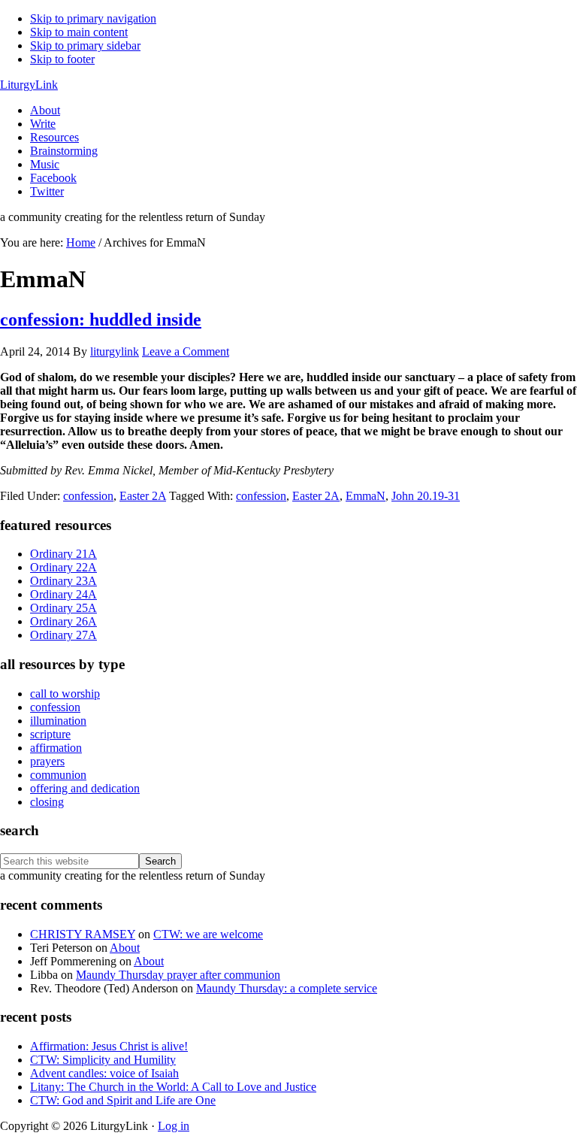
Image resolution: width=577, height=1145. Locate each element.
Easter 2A (142, 495)
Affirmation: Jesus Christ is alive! (109, 1046)
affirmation (56, 747)
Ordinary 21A (63, 553)
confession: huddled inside (100, 319)
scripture (50, 734)
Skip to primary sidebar (85, 45)
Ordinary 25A (63, 607)
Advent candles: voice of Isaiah (104, 1073)
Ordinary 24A (63, 594)
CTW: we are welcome (208, 934)
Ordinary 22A (63, 567)
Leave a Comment (185, 351)
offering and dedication (85, 788)
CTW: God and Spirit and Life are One (123, 1100)
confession (88, 495)
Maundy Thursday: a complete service (286, 988)
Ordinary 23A (63, 580)
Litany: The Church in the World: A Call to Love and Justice (173, 1086)
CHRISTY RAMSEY (82, 934)
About (125, 947)
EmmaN (365, 495)
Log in (173, 1125)
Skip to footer (62, 59)
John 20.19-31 (425, 495)
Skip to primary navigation (93, 18)
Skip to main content (79, 32)
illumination (58, 720)
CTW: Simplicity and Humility (103, 1059)
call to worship (65, 693)
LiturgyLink (29, 84)
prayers (47, 761)
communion (58, 774)
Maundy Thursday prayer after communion (178, 974)
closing (47, 801)
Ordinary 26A (63, 621)
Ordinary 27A (63, 635)
